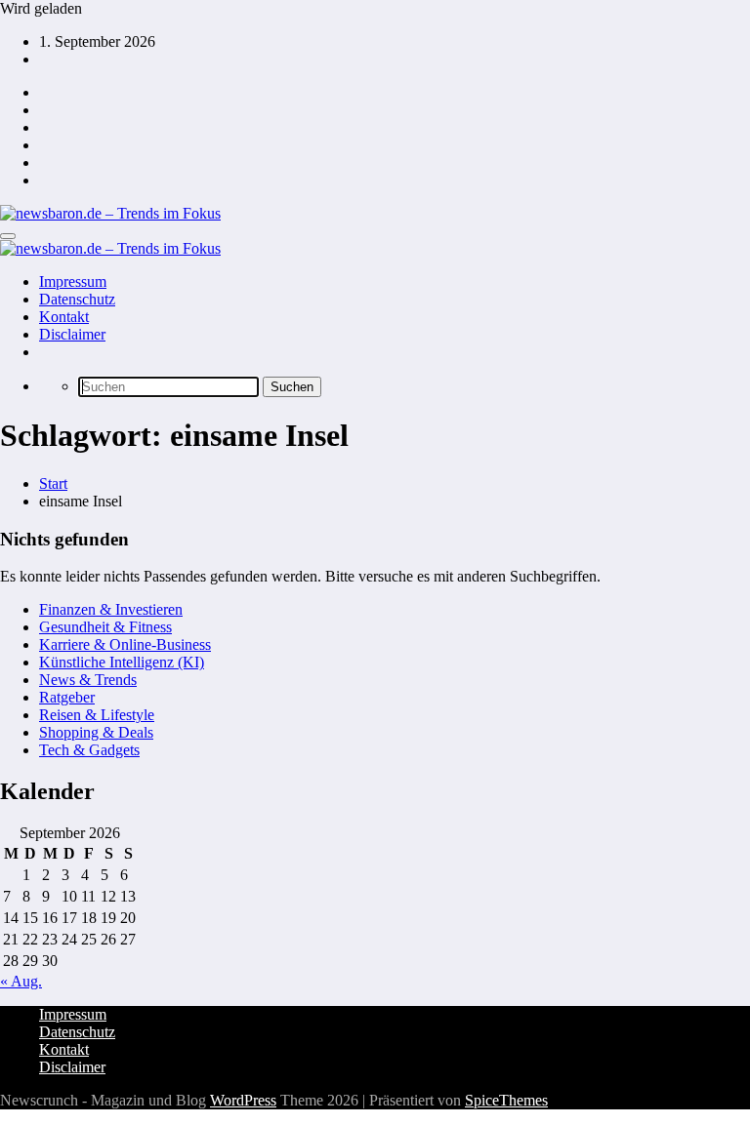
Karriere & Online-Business (125, 644)
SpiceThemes (506, 1100)
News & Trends (88, 679)
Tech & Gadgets (89, 750)
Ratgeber (67, 697)
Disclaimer (72, 334)
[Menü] (8, 236)
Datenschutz (77, 299)
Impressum (72, 281)
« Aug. (21, 981)
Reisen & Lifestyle (96, 714)
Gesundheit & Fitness (105, 627)
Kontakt (64, 316)
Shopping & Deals (96, 732)
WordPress (243, 1100)
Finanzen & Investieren (111, 609)
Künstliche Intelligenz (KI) (121, 662)
